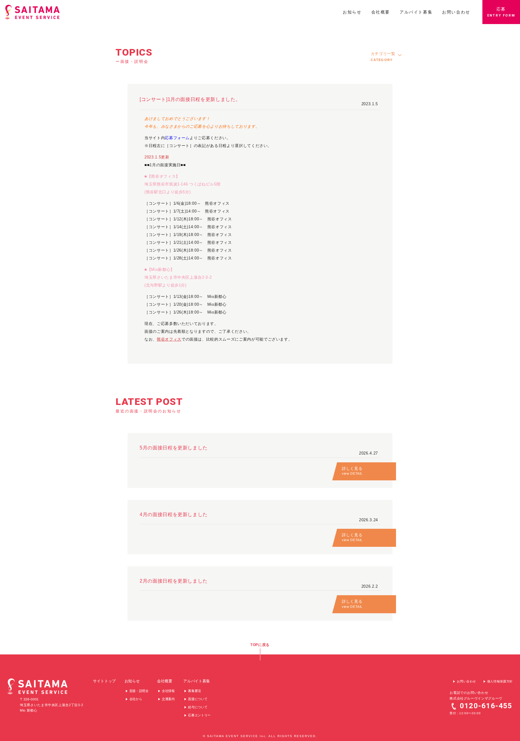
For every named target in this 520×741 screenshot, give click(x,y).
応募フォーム (177, 138)
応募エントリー (199, 715)
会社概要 (164, 681)
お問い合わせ (466, 681)
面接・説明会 (139, 691)
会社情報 (168, 691)
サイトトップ (104, 681)
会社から (135, 699)
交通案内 (168, 699)
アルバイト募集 (196, 681)
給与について (197, 707)
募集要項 (194, 691)
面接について (197, 699)
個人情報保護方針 (500, 681)
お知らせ (132, 681)
